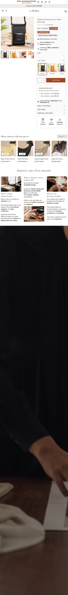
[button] (5, 55)
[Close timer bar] (66, 1)
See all (62, 136)
